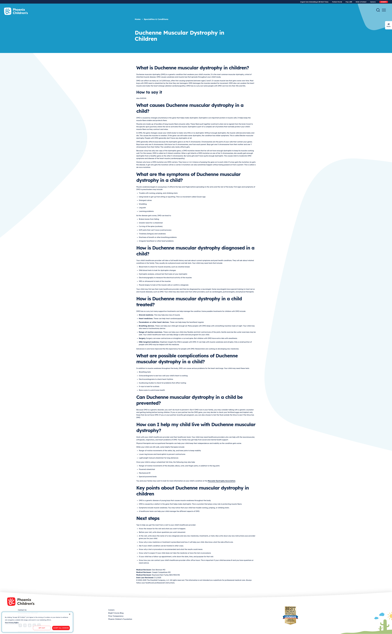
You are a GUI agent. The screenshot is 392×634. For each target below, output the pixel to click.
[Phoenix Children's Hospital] (16, 11)
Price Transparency (115, 616)
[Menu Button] (384, 10)
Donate (383, 2)
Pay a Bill (349, 2)
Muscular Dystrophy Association (221, 481)
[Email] (388, 24)
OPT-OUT (42, 628)
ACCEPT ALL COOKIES (61, 628)
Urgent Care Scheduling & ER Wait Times (314, 2)
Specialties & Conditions (156, 19)
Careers (373, 2)
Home (138, 19)
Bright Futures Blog (116, 613)
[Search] (378, 10)
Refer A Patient (361, 2)
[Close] (69, 614)
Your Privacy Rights (12, 622)
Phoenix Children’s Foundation (120, 619)
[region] (37, 622)
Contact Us (22, 610)
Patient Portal (337, 2)
